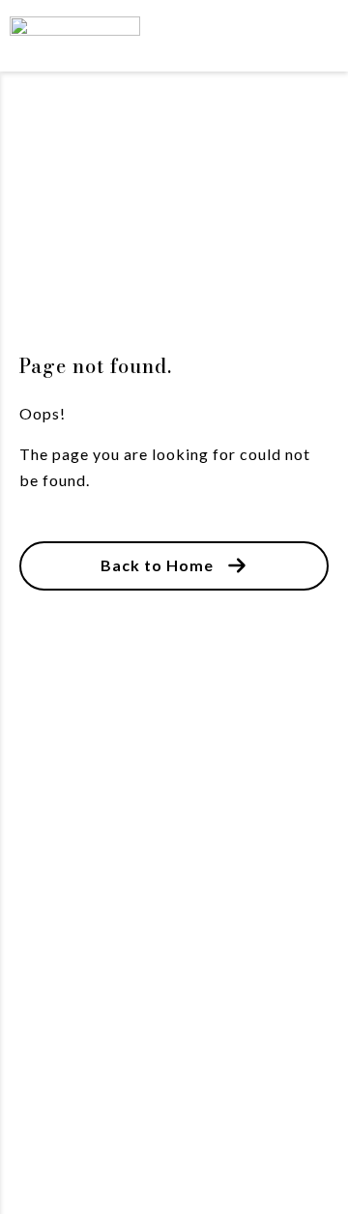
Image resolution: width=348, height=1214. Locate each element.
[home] (101, 35)
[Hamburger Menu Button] (304, 36)
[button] (174, 565)
